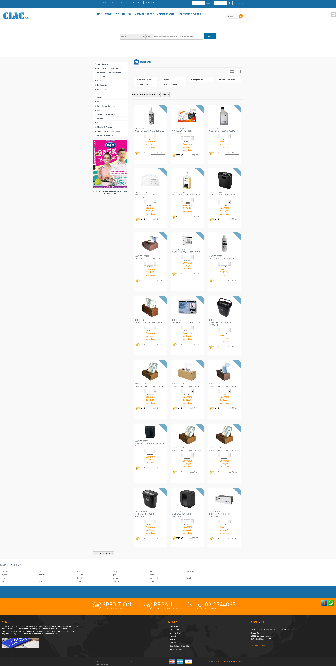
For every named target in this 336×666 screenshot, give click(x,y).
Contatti (173, 642)
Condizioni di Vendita (179, 646)
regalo (100, 110)
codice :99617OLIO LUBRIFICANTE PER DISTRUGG (187, 193)
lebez (4, 578)
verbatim (116, 581)
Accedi (173, 636)
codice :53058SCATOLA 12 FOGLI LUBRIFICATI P (186, 321)
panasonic (154, 578)
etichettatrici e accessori (227, 80)
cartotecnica (102, 85)
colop (115, 571)
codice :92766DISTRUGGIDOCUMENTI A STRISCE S (149, 443)
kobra (189, 575)
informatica (101, 98)
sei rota (5, 581)
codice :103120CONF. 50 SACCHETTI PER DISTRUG (186, 448)
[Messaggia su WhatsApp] (330, 602)
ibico (152, 575)
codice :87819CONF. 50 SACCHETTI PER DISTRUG (186, 385)
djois (152, 571)
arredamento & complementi (109, 72)
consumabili (102, 89)
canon (41, 571)
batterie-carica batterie (143, 80)
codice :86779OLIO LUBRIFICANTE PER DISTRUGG (224, 257)
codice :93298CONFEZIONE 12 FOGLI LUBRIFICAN (182, 131)
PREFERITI (142, 152)
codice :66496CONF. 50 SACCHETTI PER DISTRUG (223, 385)
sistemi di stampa (104, 127)
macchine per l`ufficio (106, 102)
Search (209, 36)
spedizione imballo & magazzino (110, 131)
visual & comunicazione (107, 135)
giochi (99, 93)
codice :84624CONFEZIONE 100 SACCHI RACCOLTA (220, 514)
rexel (189, 578)
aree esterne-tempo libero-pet (110, 68)
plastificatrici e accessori (144, 84)
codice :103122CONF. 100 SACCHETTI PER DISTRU (149, 257)
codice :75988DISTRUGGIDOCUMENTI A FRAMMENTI (220, 322)
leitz (41, 578)
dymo (4, 575)
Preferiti (173, 639)
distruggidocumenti (197, 80)
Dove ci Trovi (175, 633)
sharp (41, 581)
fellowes (79, 575)
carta (99, 81)
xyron (152, 581)
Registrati (174, 626)
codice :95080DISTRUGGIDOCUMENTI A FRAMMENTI (183, 514)
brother (5, 571)
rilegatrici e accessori (170, 84)
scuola (100, 119)
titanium (79, 581)
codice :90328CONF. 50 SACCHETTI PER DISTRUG (149, 321)
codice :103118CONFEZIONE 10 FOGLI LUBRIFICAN (145, 194)
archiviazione (102, 64)
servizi (100, 123)
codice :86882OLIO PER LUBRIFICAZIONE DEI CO (149, 129)
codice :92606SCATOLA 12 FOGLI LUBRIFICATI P (186, 250)
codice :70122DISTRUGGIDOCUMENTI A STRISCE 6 (223, 194)
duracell (190, 571)
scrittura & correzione (106, 114)
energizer (43, 575)
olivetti (79, 578)
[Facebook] (324, 602)
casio (78, 571)
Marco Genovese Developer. (230, 661)
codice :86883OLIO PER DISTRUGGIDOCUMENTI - (224, 129)
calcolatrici (166, 80)
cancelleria (101, 77)
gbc (114, 575)
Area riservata (176, 649)
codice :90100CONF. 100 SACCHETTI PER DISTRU (149, 385)
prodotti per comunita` (106, 106)
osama (115, 578)
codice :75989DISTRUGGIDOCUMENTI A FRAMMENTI (146, 514)
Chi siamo (174, 629)
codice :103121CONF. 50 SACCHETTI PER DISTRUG (223, 448)
